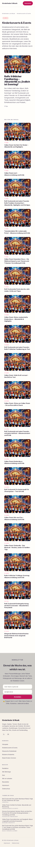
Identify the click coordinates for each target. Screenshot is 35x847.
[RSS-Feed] (3, 734)
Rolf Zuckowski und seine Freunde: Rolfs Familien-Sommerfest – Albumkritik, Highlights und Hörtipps (17, 203)
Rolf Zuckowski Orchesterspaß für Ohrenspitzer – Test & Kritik (16, 490)
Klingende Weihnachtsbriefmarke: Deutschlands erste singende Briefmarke (16, 635)
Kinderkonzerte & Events (24, 13)
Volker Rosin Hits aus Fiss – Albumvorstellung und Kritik (14, 518)
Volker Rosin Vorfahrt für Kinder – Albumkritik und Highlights (16, 146)
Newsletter (28, 3)
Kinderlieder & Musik (9, 3)
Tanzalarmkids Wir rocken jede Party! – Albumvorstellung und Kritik (17, 232)
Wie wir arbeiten (7, 778)
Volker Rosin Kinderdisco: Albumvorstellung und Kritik (14, 462)
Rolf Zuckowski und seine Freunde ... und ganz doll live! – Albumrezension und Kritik (17, 433)
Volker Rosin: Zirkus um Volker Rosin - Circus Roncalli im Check (17, 404)
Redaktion (5, 768)
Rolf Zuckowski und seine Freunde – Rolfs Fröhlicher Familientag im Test (17, 348)
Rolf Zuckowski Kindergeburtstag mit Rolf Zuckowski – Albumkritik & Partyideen (16, 605)
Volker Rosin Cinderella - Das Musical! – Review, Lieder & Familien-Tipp (17, 547)
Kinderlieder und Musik (8, 13)
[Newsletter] (8, 734)
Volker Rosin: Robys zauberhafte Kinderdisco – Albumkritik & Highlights (16, 319)
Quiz (3, 775)
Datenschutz (6, 789)
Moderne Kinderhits (8, 754)
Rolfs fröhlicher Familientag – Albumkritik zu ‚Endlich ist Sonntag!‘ (17, 80)
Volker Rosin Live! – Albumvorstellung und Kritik (14, 174)
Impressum (5, 785)
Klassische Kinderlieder (9, 751)
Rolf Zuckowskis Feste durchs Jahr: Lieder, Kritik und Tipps (17, 290)
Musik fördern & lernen (9, 758)
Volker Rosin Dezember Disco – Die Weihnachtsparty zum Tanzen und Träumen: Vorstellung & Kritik (16, 261)
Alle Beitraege (6, 772)
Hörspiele (5, 744)
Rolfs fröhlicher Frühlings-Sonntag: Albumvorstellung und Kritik (17, 576)
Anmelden (17, 697)
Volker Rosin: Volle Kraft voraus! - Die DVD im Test (16, 376)
